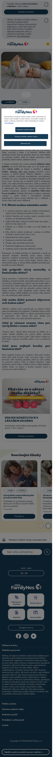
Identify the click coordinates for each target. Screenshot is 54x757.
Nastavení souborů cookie (25, 130)
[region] (26, 129)
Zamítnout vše (25, 143)
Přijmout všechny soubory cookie (26, 136)
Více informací (9, 123)
